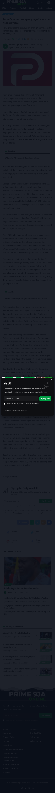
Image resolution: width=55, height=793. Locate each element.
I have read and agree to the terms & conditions (22, 403)
